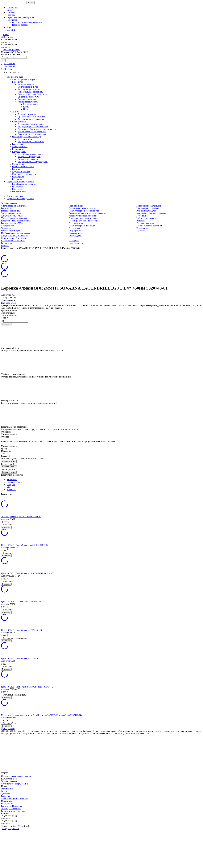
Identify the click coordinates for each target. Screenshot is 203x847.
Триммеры (17, 112)
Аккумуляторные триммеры (31, 119)
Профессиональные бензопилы (32, 94)
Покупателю (7, 801)
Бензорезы (17, 189)
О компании (12, 7)
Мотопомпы (18, 164)
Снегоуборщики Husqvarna (25, 79)
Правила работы (20, 25)
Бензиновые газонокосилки (31, 124)
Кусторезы (17, 179)
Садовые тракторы (21, 171)
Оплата (10, 10)
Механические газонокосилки (32, 131)
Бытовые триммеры (27, 114)
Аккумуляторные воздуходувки (33, 161)
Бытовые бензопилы (27, 84)
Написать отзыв (8, 303)
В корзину (6, 324)
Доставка (11, 12)
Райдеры (16, 169)
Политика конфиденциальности (27, 22)
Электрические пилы (28, 87)
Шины (26, 107)
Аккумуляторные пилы (29, 89)
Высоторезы (18, 176)
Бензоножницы (25, 139)
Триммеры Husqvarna (11, 808)
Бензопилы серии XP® (28, 97)
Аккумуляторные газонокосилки (33, 126)
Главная (5, 245)
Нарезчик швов (19, 191)
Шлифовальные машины (24, 184)
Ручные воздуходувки (28, 159)
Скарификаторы (19, 146)
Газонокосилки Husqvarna (13, 811)
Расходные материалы (28, 102)
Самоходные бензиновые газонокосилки (37, 129)
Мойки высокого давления (24, 174)
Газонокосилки (19, 121)
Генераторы (17, 144)
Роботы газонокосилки (23, 166)
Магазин (11, 30)
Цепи (25, 109)
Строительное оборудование (20, 181)
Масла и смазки (30, 104)
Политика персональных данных (16, 776)
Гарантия (11, 15)
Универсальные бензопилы (30, 92)
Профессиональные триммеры (32, 117)
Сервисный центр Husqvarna (20, 17)
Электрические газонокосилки (32, 134)
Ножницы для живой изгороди (26, 136)
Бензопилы (17, 82)
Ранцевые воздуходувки (29, 156)
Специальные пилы (27, 99)
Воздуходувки (19, 151)
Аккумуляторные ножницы (31, 141)
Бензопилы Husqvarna (11, 806)
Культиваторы (18, 149)
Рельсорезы (17, 186)
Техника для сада (15, 77)
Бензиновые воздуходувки (30, 154)
